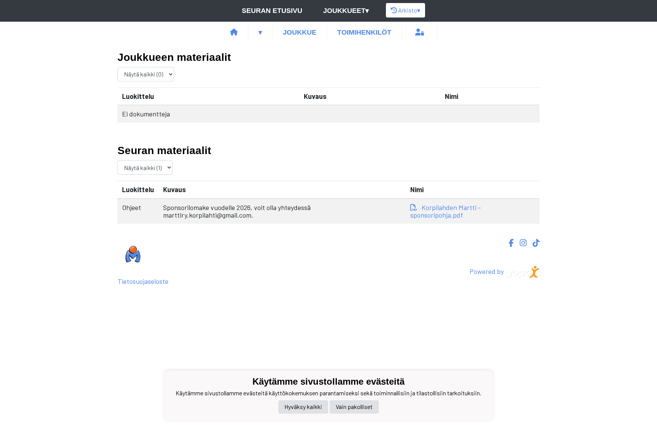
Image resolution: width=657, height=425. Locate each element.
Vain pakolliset (354, 406)
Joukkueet (346, 10)
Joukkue (299, 32)
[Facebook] (508, 243)
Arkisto (409, 10)
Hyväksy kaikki (303, 406)
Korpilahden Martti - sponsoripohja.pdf (445, 211)
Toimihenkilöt (364, 32)
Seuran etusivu (272, 10)
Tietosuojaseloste (142, 281)
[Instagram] (520, 243)
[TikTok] (533, 243)
